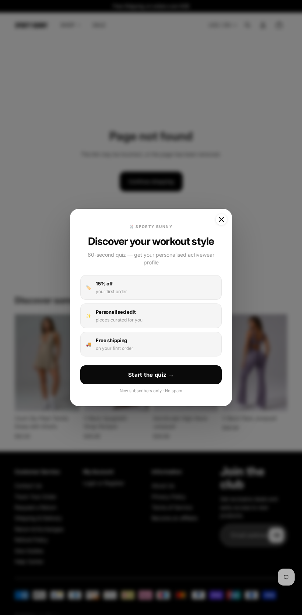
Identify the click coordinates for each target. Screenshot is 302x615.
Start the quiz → (151, 374)
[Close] (221, 219)
